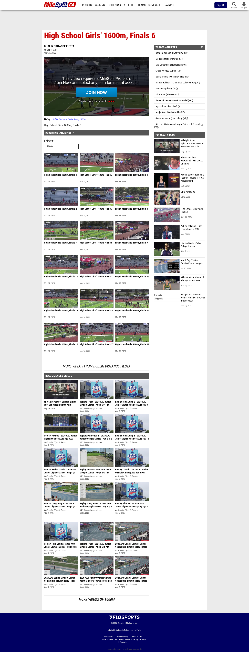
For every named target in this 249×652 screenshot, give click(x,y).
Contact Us (108, 637)
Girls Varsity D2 (188, 191)
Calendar (115, 5)
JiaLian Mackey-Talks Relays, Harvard (191, 245)
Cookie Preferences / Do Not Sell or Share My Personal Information (123, 640)
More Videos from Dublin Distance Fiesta (96, 366)
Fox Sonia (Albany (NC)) (166, 88)
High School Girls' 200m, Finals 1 (192, 210)
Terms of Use (136, 637)
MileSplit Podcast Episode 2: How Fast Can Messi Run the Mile (192, 143)
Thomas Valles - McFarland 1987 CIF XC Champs (192, 160)
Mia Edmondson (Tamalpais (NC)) (171, 64)
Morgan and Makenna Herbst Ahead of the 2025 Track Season (193, 297)
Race (76, 119)
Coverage (154, 5)
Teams (142, 5)
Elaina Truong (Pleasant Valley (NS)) (172, 76)
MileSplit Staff (50, 49)
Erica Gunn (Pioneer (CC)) (167, 94)
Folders (48, 141)
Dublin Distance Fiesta (59, 46)
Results (87, 5)
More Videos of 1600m (97, 599)
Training (168, 5)
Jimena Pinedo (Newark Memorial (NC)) (174, 100)
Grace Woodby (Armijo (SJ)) (168, 70)
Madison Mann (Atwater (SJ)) (169, 58)
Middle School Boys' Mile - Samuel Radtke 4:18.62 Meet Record (192, 177)
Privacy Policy (122, 637)
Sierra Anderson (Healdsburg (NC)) (171, 118)
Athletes (129, 5)
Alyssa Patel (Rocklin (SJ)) (167, 106)
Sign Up (221, 5)
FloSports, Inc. (132, 623)
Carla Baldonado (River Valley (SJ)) (171, 53)
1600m (82, 119)
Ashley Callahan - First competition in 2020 (191, 228)
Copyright (122, 623)
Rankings (100, 5)
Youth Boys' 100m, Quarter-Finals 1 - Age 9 (192, 262)
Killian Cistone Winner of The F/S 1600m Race (192, 279)
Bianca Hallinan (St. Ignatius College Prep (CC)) (177, 82)
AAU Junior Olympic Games (91, 408)
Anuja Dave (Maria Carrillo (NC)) (170, 112)
